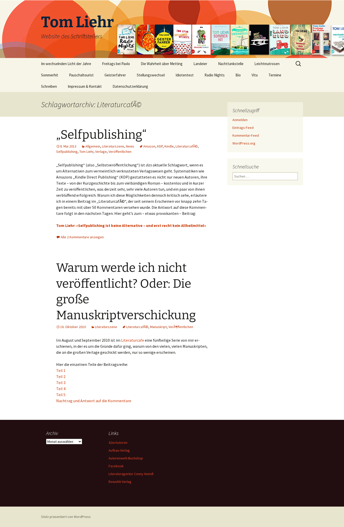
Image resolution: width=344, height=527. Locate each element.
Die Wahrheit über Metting (162, 63)
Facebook (116, 466)
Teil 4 (60, 388)
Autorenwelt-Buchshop (126, 458)
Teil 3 (60, 382)
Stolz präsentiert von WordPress (66, 516)
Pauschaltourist (81, 75)
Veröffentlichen (120, 151)
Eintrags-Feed (243, 127)
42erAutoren (118, 442)
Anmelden (240, 120)
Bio (238, 75)
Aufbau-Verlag (119, 450)
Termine (274, 75)
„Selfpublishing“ (101, 134)
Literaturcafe (133, 340)
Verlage (101, 151)
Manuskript (158, 327)
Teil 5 (60, 394)
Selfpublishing (67, 151)
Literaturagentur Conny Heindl (131, 474)
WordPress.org (243, 143)
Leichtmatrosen (267, 63)
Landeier (200, 63)
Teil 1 (60, 370)
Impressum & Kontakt (85, 86)
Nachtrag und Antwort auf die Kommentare (93, 400)
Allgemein (92, 146)
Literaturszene (113, 146)
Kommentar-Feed (245, 135)
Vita (255, 75)
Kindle (169, 146)
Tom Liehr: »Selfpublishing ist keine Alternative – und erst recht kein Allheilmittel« (131, 225)
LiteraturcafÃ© (187, 146)
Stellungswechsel (151, 75)
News (130, 146)
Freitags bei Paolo (116, 63)
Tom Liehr (86, 151)
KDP (160, 146)
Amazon (149, 146)
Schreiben (49, 86)
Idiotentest (185, 75)
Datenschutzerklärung (130, 86)
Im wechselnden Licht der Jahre (66, 63)
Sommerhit (49, 75)
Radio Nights (214, 75)
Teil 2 (60, 376)
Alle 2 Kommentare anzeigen (82, 237)
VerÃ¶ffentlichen (180, 327)
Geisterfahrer (115, 75)
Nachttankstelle (231, 63)
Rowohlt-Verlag (120, 481)
